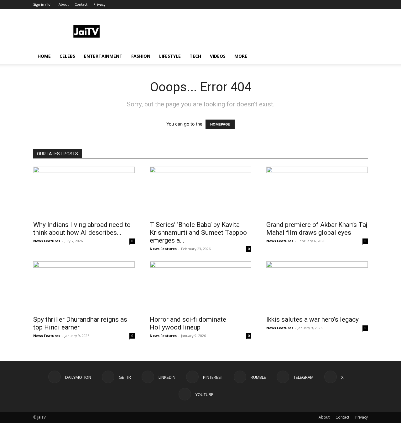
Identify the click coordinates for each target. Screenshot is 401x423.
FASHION (140, 56)
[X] (352, 4)
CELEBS (67, 56)
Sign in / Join (43, 4)
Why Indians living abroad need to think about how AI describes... (82, 228)
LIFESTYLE (170, 56)
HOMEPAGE (220, 124)
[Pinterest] (321, 4)
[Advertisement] (254, 32)
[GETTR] (301, 4)
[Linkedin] (311, 4)
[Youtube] (363, 4)
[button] (360, 57)
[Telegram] (342, 4)
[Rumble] (332, 4)
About (64, 4)
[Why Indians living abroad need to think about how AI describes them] (84, 192)
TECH (195, 56)
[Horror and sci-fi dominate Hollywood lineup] (200, 286)
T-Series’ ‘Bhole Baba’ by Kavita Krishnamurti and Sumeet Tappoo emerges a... (198, 232)
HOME (44, 56)
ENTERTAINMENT (103, 56)
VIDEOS (218, 56)
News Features (46, 240)
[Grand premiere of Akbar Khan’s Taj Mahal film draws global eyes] (317, 192)
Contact (81, 4)
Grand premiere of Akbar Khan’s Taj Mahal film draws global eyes (316, 228)
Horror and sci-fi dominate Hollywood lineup (188, 323)
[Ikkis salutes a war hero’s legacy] (317, 286)
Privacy (99, 4)
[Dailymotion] (290, 4)
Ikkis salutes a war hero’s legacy (312, 319)
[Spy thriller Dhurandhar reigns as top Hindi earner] (84, 286)
